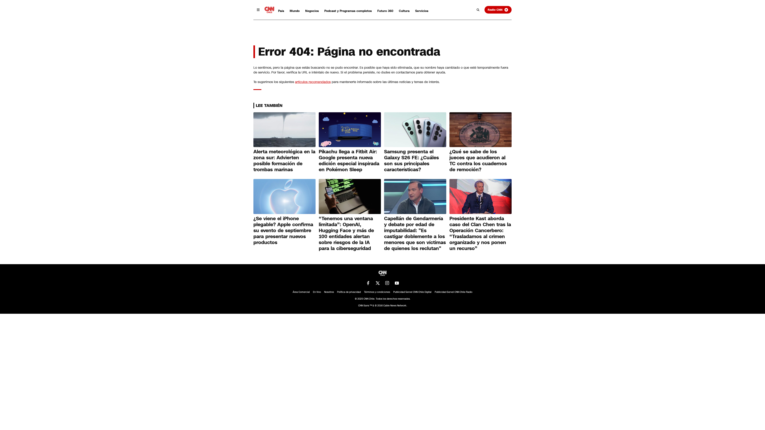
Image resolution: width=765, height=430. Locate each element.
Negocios (312, 11)
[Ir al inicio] (269, 10)
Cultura (404, 11)
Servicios (421, 11)
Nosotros (329, 292)
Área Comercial (301, 292)
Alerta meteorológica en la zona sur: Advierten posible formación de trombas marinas (284, 160)
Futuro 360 (385, 11)
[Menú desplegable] (258, 10)
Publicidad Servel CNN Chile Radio (453, 292)
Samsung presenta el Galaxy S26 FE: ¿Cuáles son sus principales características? (411, 160)
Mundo (295, 11)
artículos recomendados (313, 82)
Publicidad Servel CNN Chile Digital (412, 292)
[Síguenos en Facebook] (368, 283)
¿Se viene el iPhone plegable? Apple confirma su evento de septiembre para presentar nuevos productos (283, 230)
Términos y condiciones (377, 292)
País (281, 11)
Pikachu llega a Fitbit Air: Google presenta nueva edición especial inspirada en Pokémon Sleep (349, 160)
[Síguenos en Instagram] (387, 283)
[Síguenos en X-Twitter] (378, 283)
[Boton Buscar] (478, 10)
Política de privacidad (349, 292)
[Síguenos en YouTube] (397, 283)
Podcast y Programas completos (348, 11)
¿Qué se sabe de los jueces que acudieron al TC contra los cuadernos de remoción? (478, 160)
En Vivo (317, 292)
